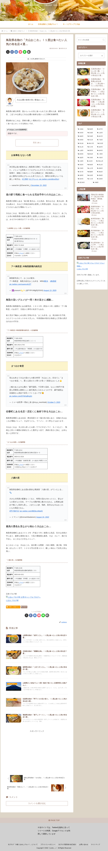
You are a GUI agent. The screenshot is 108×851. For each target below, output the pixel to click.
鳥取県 (25, 607)
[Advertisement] (37, 751)
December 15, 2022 (39, 185)
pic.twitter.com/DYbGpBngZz (20, 396)
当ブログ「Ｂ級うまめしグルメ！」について (23, 844)
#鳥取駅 (53, 281)
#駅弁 (46, 281)
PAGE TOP (55, 820)
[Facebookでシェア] (12, 52)
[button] (29, 52)
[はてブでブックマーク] (16, 52)
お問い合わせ (83, 844)
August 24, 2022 (42, 517)
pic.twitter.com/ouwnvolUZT (20, 284)
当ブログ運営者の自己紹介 (67, 844)
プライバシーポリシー (48, 844)
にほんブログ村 (12, 600)
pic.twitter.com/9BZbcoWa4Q (31, 511)
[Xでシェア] (8, 52)
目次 (35, 143)
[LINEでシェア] (24, 52)
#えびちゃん (34, 179)
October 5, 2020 (53, 402)
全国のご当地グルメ (14, 607)
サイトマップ (95, 844)
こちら (21, 253)
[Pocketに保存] (20, 52)
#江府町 (25, 179)
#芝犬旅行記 (14, 511)
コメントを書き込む (37, 803)
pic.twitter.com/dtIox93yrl (49, 179)
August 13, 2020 (50, 290)
